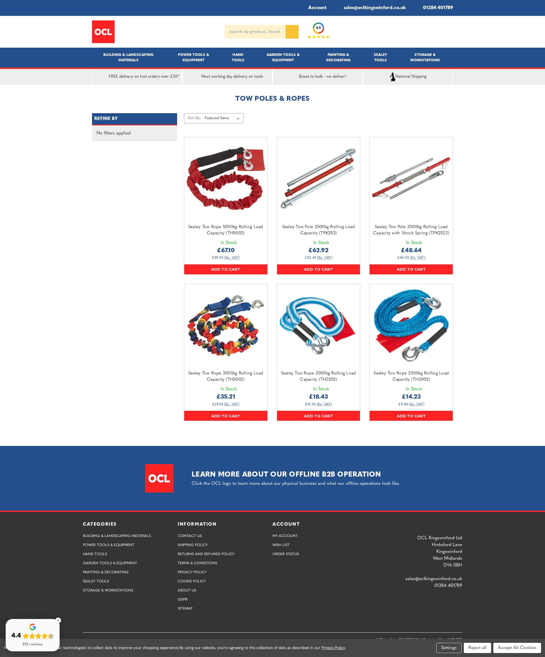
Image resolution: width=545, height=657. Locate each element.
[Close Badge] (58, 620)
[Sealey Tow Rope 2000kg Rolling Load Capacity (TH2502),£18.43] (318, 325)
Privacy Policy (192, 572)
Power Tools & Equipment (193, 57)
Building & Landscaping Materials (128, 57)
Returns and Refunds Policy (206, 554)
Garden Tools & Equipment (283, 57)
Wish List (281, 545)
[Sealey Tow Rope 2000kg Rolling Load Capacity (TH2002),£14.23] (411, 325)
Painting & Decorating (338, 57)
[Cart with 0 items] (450, 31)
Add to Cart (225, 269)
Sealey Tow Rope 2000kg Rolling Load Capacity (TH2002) (411, 376)
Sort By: (194, 118)
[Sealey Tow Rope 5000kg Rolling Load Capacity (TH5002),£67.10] (225, 178)
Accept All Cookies (517, 648)
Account (317, 8)
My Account (285, 536)
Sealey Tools (380, 57)
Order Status (285, 554)
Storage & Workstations (425, 57)
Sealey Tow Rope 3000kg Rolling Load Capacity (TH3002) (225, 376)
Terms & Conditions (197, 563)
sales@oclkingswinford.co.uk (375, 8)
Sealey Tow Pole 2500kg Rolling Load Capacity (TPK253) (318, 230)
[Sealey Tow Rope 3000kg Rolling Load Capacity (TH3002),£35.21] (225, 325)
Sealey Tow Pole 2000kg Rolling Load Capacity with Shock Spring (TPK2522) (411, 230)
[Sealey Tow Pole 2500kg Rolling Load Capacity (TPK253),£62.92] (318, 178)
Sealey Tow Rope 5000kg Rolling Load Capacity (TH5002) (225, 230)
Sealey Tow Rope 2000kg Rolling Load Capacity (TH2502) (318, 376)
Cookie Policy (192, 581)
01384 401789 (438, 8)
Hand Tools (238, 57)
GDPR (183, 599)
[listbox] (223, 118)
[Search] (292, 32)
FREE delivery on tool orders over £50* (144, 77)
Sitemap (185, 608)
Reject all (477, 648)
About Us (187, 590)
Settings (449, 648)
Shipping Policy (193, 545)
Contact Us (190, 536)
